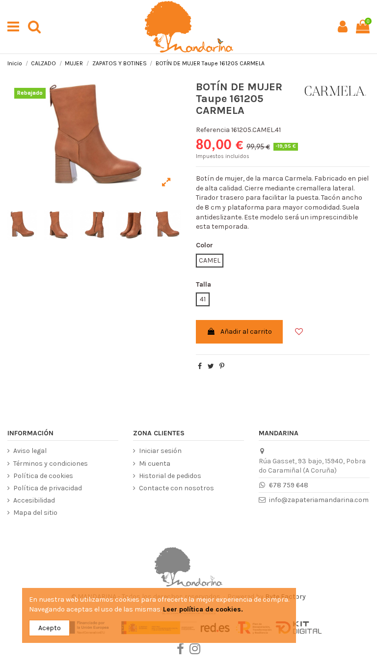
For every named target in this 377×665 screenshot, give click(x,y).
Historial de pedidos (170, 476)
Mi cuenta (154, 463)
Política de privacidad (47, 488)
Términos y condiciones (50, 463)
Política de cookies (43, 476)
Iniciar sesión (160, 451)
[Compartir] (200, 366)
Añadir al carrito (246, 331)
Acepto (49, 628)
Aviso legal (30, 451)
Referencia (213, 130)
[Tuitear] (211, 366)
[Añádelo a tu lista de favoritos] (295, 327)
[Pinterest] (221, 366)
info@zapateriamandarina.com (319, 500)
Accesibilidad (34, 500)
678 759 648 (288, 485)
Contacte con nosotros (176, 488)
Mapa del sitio (35, 512)
